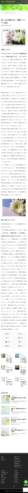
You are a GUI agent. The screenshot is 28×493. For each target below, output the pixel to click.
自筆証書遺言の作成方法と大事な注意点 (18, 398)
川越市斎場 (16, 477)
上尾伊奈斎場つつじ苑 (4, 472)
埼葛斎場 (2, 481)
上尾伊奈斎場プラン (17, 458)
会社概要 (2, 458)
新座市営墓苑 (16, 474)
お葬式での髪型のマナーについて (9, 371)
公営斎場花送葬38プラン (18, 465)
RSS (14, 486)
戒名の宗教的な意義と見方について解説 (18, 430)
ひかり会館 (3, 479)
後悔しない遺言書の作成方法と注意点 (18, 409)
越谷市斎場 (3, 482)
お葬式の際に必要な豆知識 (6, 25)
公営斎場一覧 (3, 470)
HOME (2, 456)
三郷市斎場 (16, 470)
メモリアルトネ (16, 482)
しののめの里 (16, 472)
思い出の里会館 (3, 477)
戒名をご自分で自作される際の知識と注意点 (18, 420)
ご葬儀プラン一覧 (17, 456)
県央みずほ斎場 (3, 474)
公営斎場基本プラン (17, 463)
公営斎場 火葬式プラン (17, 461)
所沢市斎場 (16, 481)
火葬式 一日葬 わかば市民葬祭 (8, 1)
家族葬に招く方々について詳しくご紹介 (9, 383)
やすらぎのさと (16, 479)
